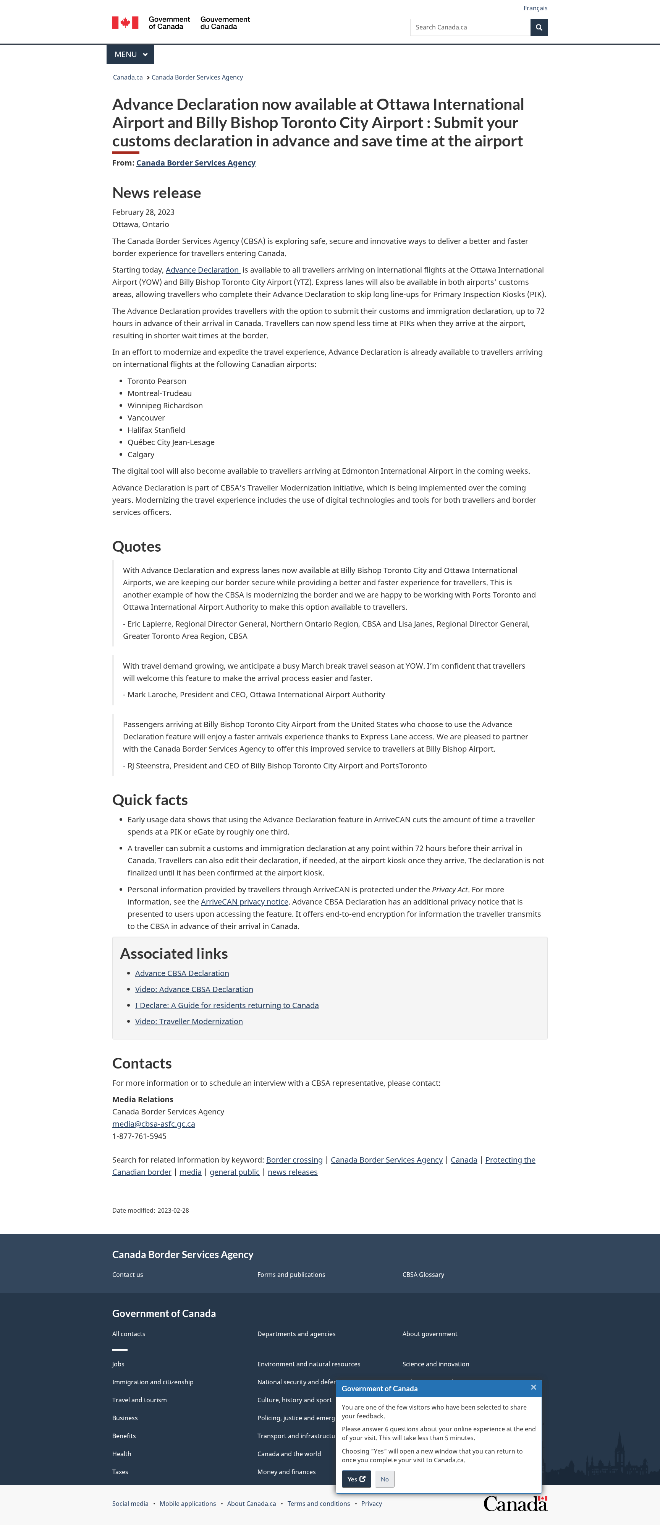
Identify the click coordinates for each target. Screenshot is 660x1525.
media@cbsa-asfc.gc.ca (153, 1124)
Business (125, 1418)
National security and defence (300, 1382)
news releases (293, 1172)
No (388, 1481)
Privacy (371, 1503)
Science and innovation (436, 1364)
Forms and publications (291, 1274)
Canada (464, 1160)
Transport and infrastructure (299, 1436)
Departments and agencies (296, 1334)
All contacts (129, 1334)
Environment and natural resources (309, 1364)
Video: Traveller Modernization (189, 1021)
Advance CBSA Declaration (182, 973)
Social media (130, 1503)
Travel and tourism (139, 1400)
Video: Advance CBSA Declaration (194, 989)
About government (430, 1334)
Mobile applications (188, 1503)
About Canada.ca (251, 1503)
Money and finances (286, 1472)
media (191, 1172)
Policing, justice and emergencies (305, 1418)
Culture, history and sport (294, 1400)
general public (235, 1172)
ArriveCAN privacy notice (244, 901)
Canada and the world (289, 1454)
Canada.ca (128, 77)
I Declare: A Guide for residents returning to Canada (227, 1005)
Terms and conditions (319, 1503)
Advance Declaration (203, 270)
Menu (127, 54)
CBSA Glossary (423, 1274)
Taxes (120, 1472)
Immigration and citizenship (153, 1382)
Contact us (127, 1274)
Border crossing (294, 1160)
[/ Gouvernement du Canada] (181, 23)
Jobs (118, 1364)
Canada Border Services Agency (197, 77)
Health (121, 1454)
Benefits (124, 1436)
